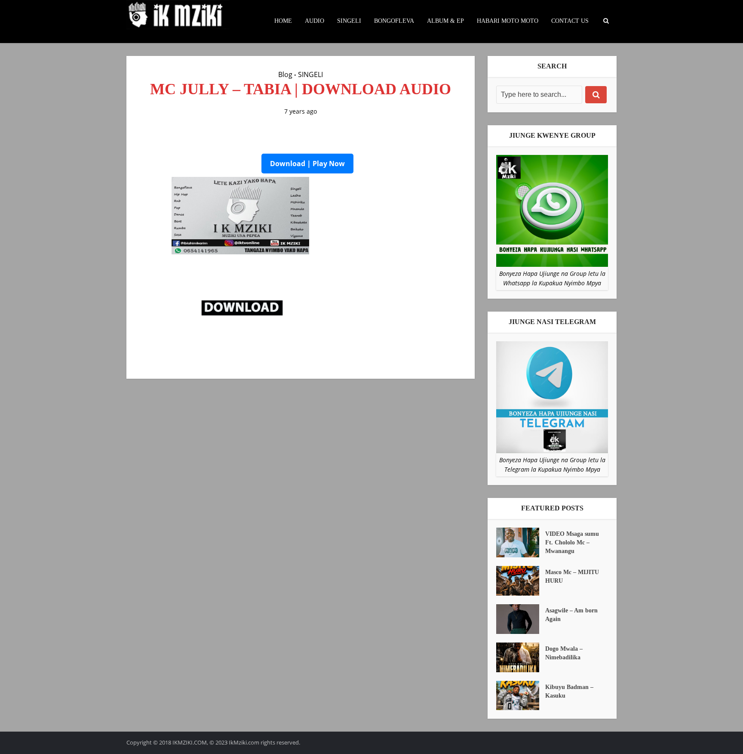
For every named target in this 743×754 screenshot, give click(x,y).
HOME (283, 21)
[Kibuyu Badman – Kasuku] (520, 696)
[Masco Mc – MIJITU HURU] (520, 581)
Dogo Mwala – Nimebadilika (564, 653)
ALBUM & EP (445, 21)
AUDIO (314, 21)
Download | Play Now (307, 163)
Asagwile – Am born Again (571, 614)
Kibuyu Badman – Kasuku (569, 691)
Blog (285, 74)
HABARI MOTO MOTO (507, 21)
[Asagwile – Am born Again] (520, 619)
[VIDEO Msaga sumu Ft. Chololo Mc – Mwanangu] (520, 542)
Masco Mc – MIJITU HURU (572, 576)
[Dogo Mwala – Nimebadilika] (520, 657)
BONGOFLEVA (394, 21)
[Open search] (606, 21)
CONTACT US (570, 21)
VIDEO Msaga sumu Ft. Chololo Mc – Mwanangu (572, 542)
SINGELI (349, 21)
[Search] (596, 94)
